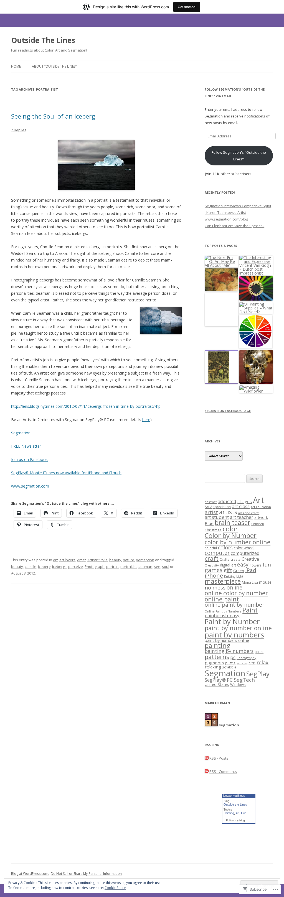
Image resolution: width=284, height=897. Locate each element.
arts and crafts (248, 513)
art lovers (67, 559)
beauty (115, 559)
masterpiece (223, 581)
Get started (187, 7)
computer (217, 553)
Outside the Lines (235, 804)
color (230, 528)
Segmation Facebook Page (228, 411)
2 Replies (18, 129)
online (234, 587)
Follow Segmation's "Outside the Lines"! (239, 156)
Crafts (224, 559)
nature (128, 559)
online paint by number (234, 604)
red (251, 662)
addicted (227, 501)
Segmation (21, 432)
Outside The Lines (43, 40)
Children (257, 524)
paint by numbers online (227, 640)
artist (211, 512)
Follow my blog (235, 820)
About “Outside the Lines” (54, 66)
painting (217, 645)
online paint (222, 599)
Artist (81, 559)
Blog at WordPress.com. (30, 873)
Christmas (213, 529)
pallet (259, 651)
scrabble (229, 667)
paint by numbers (234, 635)
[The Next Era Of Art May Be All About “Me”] (221, 261)
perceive (75, 566)
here (146, 419)
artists (228, 512)
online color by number (236, 593)
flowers (256, 565)
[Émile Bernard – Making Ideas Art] (221, 367)
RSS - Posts (218, 758)
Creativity (212, 565)
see (157, 566)
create (235, 559)
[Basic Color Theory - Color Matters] (255, 332)
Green (238, 570)
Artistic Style (97, 559)
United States (217, 684)
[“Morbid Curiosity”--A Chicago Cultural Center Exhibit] (256, 367)
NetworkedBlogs (234, 795)
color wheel (244, 547)
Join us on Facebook (29, 459)
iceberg (44, 566)
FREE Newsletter (26, 446)
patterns (217, 657)
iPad (250, 570)
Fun (243, 813)
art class (241, 506)
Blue (209, 523)
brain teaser (232, 522)
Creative (250, 559)
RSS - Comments (223, 771)
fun (267, 564)
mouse (265, 582)
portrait (112, 566)
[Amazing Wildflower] (256, 389)
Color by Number (231, 535)
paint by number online (238, 628)
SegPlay (258, 673)
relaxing (213, 667)
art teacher (241, 517)
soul (165, 566)
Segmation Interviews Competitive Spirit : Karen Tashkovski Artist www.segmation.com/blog (238, 212)
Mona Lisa (250, 582)
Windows (238, 684)
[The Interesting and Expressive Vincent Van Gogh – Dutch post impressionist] (256, 265)
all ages (244, 501)
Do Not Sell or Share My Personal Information (86, 873)
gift (228, 570)
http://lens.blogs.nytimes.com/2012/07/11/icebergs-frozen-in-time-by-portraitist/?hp (86, 406)
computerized (245, 553)
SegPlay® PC (219, 680)
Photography (246, 658)
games (213, 570)
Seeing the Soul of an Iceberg (53, 116)
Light (239, 576)
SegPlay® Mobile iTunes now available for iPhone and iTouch (66, 472)
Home (16, 66)
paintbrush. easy (222, 615)
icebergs (59, 566)
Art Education (261, 507)
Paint (250, 610)
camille (30, 566)
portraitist (128, 566)
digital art (228, 565)
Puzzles (242, 663)
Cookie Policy (115, 887)
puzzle (230, 663)
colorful (211, 548)
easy (242, 564)
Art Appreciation (218, 506)
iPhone (214, 575)
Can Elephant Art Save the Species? (234, 225)
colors (225, 547)
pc (232, 657)
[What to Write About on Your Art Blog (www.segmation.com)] (256, 288)
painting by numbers (229, 651)
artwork (261, 517)
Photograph (95, 566)
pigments (214, 662)
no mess (215, 587)
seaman (145, 566)
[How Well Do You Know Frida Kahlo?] (221, 310)
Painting (229, 813)
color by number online (237, 542)
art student (217, 517)
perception (145, 559)
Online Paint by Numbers (223, 611)
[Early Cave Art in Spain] (221, 280)
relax (262, 662)
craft (212, 558)
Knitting (229, 576)
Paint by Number (232, 621)
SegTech (244, 679)
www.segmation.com (30, 486)
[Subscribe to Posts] (207, 758)
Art (55, 559)
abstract (211, 502)
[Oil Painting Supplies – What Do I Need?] (256, 308)
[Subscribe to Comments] (207, 771)
